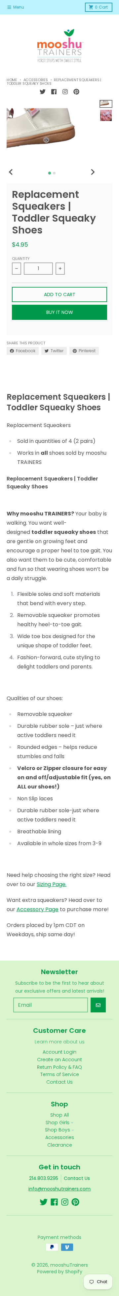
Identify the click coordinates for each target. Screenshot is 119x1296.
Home (12, 79)
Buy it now (59, 312)
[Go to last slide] (11, 172)
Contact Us (77, 1178)
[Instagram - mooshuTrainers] (65, 91)
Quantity (21, 258)
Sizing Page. (51, 884)
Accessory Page (38, 909)
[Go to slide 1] (49, 172)
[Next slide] (92, 172)
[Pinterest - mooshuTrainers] (76, 91)
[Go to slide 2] (54, 173)
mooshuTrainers (69, 1265)
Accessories (35, 79)
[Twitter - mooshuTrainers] (42, 91)
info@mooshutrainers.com (59, 1189)
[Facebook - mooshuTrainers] (54, 91)
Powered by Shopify (59, 1271)
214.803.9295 (43, 1178)
